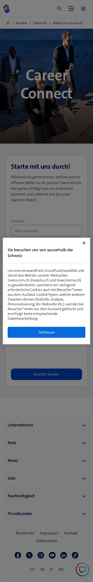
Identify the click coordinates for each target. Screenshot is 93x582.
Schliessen (46, 332)
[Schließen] (84, 243)
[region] (46, 291)
